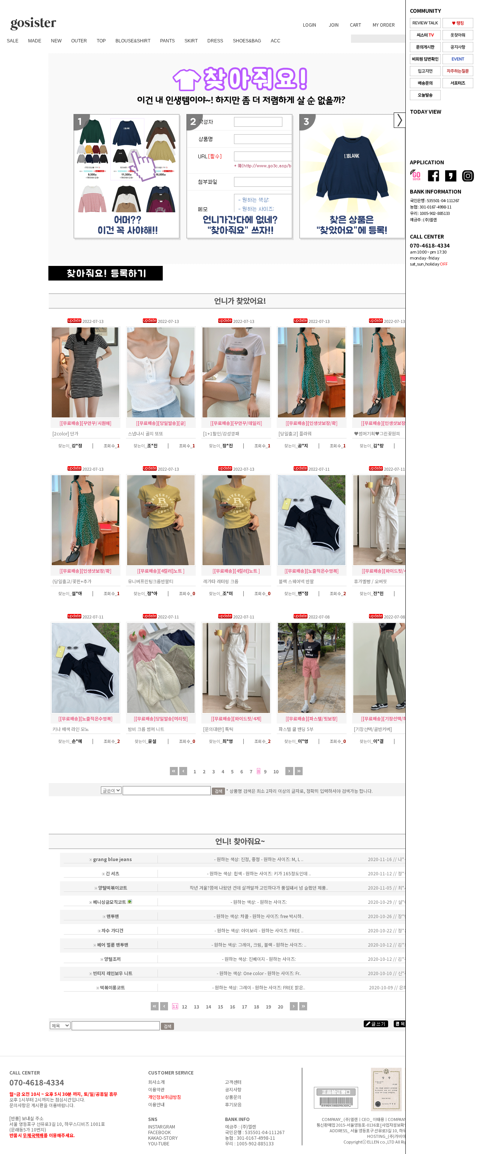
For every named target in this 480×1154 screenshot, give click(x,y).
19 (268, 1006)
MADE (34, 41)
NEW (56, 41)
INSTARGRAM (161, 1126)
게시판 (37, 1105)
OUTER (79, 41)
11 (175, 1006)
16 (232, 1006)
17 (244, 1006)
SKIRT (191, 41)
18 (256, 1006)
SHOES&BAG (247, 41)
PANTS (167, 41)
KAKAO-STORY (163, 1137)
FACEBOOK (159, 1132)
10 (276, 771)
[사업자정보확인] (395, 1125)
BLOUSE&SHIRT (133, 41)
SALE (12, 41)
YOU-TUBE (159, 1143)
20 (280, 1006)
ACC (275, 41)
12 (184, 1006)
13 (196, 1006)
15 (220, 1006)
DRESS (215, 41)
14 (208, 1006)
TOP (101, 41)
